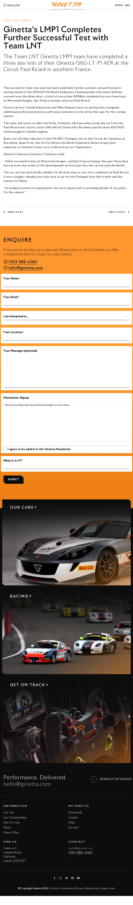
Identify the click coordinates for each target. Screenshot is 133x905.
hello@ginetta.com (27, 784)
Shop (72, 822)
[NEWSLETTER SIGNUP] (93, 779)
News (58, 16)
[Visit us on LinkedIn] (72, 878)
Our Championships (15, 817)
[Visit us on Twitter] (66, 878)
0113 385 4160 (23, 262)
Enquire (13, 6)
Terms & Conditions (61, 888)
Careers (73, 817)
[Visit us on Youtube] (78, 878)
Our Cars (8, 812)
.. (69, 857)
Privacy (80, 888)
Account (73, 827)
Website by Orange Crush (100, 888)
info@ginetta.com (26, 268)
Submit (13, 479)
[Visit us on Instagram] (60, 878)
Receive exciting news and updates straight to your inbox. (37, 405)
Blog (16, 832)
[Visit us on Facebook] (54, 878)
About (7, 827)
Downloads (75, 812)
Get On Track (11, 822)
